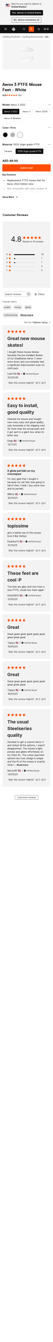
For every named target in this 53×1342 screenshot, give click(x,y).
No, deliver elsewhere (25, 20)
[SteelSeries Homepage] (13, 29)
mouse (18, 307)
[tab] (24, 29)
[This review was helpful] (37, 382)
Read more (22, 765)
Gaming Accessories (32, 36)
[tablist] (24, 29)
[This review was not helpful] (42, 382)
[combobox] (37, 322)
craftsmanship (11, 315)
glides (28, 307)
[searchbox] (14, 294)
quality (7, 307)
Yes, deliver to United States (26, 12)
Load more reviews (26, 797)
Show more (26, 315)
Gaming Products (11, 36)
